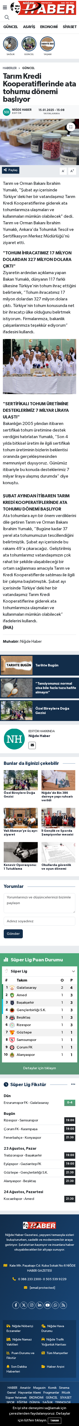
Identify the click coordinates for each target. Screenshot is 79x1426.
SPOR (10, 1402)
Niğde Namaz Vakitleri (19, 1342)
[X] (23, 1305)
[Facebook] (16, 1305)
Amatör (25, 1387)
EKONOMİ (49, 27)
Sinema (64, 1387)
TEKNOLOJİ (62, 1402)
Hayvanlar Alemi (29, 1392)
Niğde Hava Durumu (52, 1328)
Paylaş (13, 170)
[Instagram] (31, 1305)
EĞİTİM (22, 1402)
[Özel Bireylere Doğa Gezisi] (21, 780)
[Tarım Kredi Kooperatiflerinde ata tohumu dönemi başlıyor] (39, 142)
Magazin (39, 1387)
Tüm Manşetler (57, 1353)
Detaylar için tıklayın (39, 1068)
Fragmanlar (51, 1392)
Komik (52, 1387)
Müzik (66, 1392)
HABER (12, 1387)
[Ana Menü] (5, 8)
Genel (11, 1392)
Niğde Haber (39, 736)
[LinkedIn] (39, 1305)
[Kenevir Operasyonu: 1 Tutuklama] (21, 852)
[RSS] (63, 1305)
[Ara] (7, 18)
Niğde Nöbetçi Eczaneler (20, 1328)
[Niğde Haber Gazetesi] (43, 7)
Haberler (10, 68)
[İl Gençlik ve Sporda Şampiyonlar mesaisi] (58, 818)
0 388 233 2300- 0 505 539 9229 (42, 1279)
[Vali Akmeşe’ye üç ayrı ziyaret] (21, 818)
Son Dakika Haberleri (17, 1369)
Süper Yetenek (16, 1397)
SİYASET (70, 27)
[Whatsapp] (55, 1305)
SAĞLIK (48, 1402)
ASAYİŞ (29, 27)
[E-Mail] (32, 745)
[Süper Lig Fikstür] (73, 1085)
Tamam (54, 1420)
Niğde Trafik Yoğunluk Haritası (53, 1342)
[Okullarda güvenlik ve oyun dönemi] (58, 852)
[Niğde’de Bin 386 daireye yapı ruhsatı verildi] (58, 780)
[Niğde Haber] (14, 739)
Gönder (13, 934)
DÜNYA (35, 1402)
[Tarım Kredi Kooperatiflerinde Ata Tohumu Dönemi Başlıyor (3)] (39, 366)
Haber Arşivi (55, 1366)
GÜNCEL (10, 27)
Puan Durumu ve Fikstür (21, 1355)
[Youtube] (47, 1305)
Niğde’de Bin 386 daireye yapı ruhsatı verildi (57, 796)
